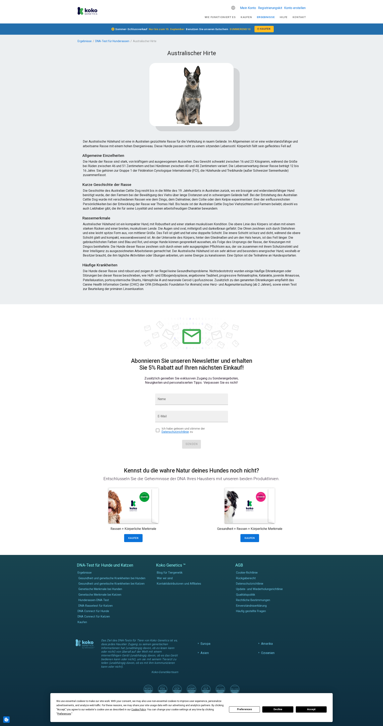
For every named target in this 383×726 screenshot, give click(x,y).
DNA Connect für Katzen (94, 616)
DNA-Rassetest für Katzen (95, 605)
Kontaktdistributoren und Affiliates (179, 583)
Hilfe (284, 17)
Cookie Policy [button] (138, 709)
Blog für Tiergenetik (169, 572)
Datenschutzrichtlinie (175, 432)
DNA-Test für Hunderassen (112, 41)
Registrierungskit (270, 8)
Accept (311, 709)
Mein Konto (248, 8)
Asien (205, 653)
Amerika (267, 644)
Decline (278, 709)
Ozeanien (268, 653)
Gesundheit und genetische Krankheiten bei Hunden (111, 578)
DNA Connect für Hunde (93, 611)
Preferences (244, 709)
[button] (233, 8)
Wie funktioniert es (220, 17)
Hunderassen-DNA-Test (93, 600)
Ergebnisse (266, 17)
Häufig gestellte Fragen (251, 611)
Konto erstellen (295, 8)
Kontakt (299, 17)
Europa (205, 644)
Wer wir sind (165, 578)
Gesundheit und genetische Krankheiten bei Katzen (111, 583)
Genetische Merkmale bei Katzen (99, 594)
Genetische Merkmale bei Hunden (100, 589)
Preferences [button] (64, 713)
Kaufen (246, 17)
